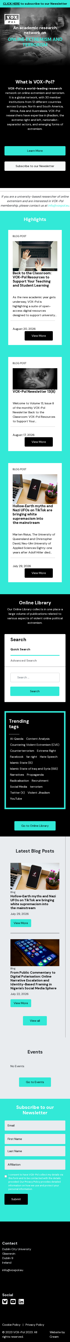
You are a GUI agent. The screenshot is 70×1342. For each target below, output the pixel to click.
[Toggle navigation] (60, 19)
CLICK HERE (11, 4)
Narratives (17, 775)
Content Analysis (38, 739)
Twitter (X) (17, 793)
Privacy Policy (35, 1325)
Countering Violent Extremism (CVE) (34, 745)
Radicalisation (19, 781)
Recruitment (40, 781)
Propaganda (35, 775)
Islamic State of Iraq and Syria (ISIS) (34, 769)
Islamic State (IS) (21, 763)
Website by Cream (57, 1334)
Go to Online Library (35, 826)
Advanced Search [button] (23, 660)
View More (39, 336)
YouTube (16, 799)
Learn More (35, 151)
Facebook (17, 757)
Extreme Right (46, 751)
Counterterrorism (22, 751)
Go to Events (35, 1082)
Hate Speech (48, 757)
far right (31, 757)
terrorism (36, 787)
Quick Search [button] (20, 649)
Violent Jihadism (39, 793)
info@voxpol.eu (58, 205)
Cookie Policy (11, 1325)
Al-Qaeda (16, 739)
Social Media (18, 787)
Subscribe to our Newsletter (35, 166)
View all (35, 1021)
